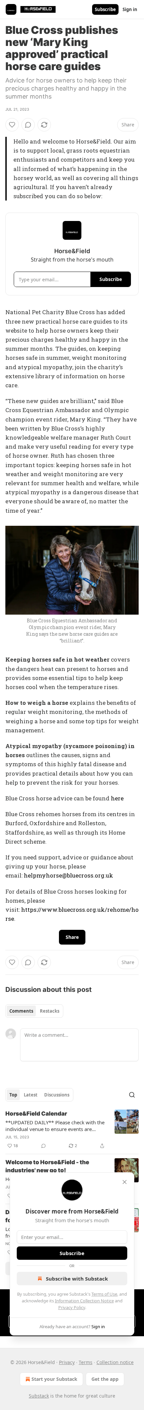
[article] (72, 1130)
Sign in (130, 9)
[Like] (12, 124)
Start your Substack (54, 1379)
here (117, 798)
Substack (39, 1396)
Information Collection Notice (84, 1301)
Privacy (67, 1362)
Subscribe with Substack (77, 1278)
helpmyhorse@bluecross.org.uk (68, 875)
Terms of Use (104, 1294)
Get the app (105, 1379)
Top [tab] (13, 1095)
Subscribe (105, 9)
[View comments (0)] (28, 124)
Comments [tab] (21, 1011)
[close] (124, 1182)
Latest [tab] (31, 1095)
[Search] (132, 1095)
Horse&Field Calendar (36, 1113)
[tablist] (34, 1011)
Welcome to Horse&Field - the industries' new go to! (47, 1166)
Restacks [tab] (49, 1011)
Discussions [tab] (56, 1095)
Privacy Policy (71, 1307)
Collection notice (115, 1362)
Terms (85, 1362)
